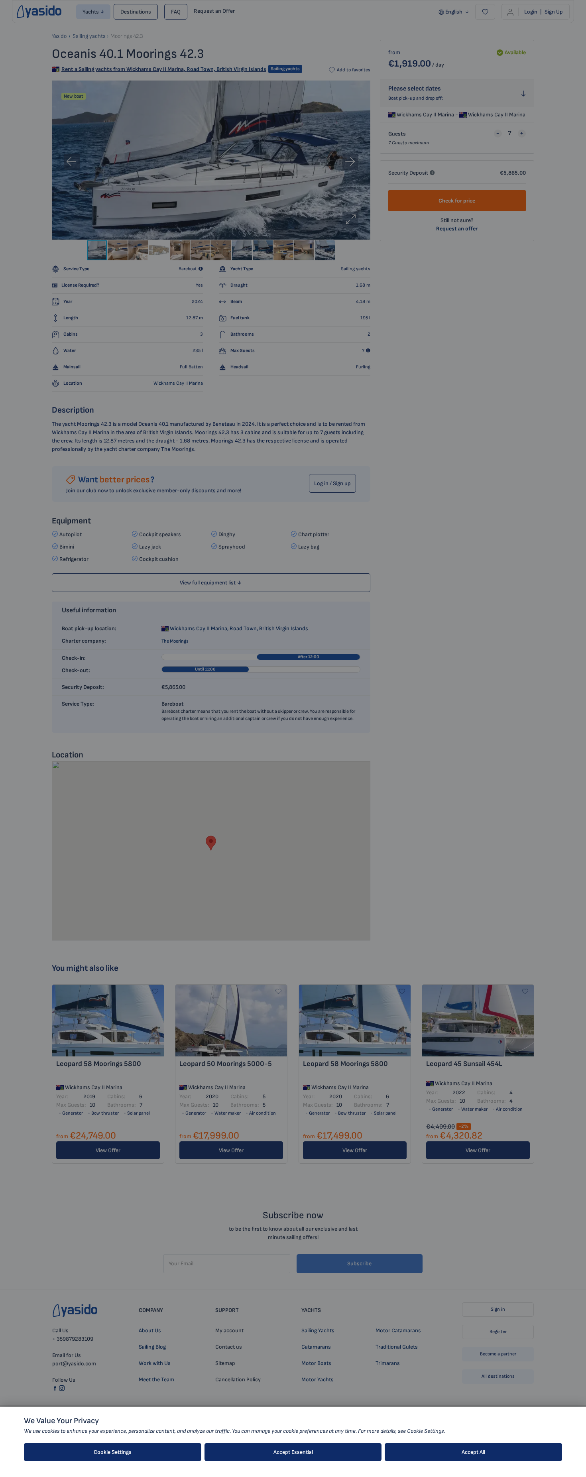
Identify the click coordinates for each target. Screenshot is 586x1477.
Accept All (473, 1452)
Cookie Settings (113, 1452)
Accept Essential (293, 1452)
